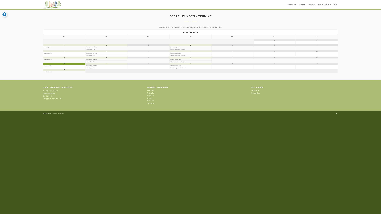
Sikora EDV (46, 113)
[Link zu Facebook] (333, 113)
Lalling (149, 98)
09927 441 (49, 96)
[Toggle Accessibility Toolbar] (4, 14)
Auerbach (150, 90)
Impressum (255, 90)
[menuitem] (292, 4)
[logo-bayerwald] (52, 4)
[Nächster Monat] (317, 32)
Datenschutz (255, 93)
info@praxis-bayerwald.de (52, 99)
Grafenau (150, 95)
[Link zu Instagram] (336, 113)
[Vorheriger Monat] (64, 32)
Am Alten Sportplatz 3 (50, 91)
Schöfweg (150, 103)
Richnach (150, 101)
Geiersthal (150, 93)
